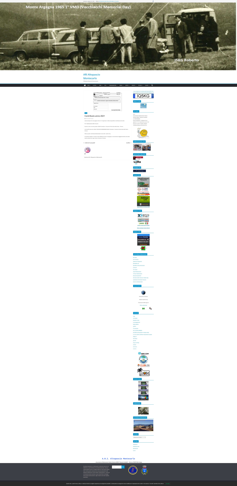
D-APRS (128, 143)
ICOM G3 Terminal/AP (90, 143)
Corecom (135, 267)
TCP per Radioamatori (137, 273)
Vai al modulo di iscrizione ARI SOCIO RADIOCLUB (143, 92)
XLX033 (146, 85)
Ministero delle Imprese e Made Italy (140, 277)
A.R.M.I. (134, 344)
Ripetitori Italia (136, 320)
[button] (90, 85)
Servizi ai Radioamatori (138, 281)
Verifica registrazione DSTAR (143, 225)
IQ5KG (120, 85)
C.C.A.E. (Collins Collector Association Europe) (142, 334)
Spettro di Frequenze (137, 261)
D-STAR (94, 85)
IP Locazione (135, 328)
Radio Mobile (136, 324)
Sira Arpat (135, 269)
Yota (134, 316)
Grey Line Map (136, 342)
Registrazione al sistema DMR (143, 207)
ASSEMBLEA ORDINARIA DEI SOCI (106, 1)
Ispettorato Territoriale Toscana (139, 279)
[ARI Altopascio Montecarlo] (84, 85)
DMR (100, 85)
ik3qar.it (135, 336)
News (86, 113)
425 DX (134, 340)
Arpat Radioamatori (137, 271)
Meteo (126, 85)
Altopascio (135, 444)
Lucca (134, 450)
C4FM (88, 85)
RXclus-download (143, 305)
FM (105, 85)
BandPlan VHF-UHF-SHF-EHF (139, 265)
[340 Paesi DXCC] (137, 147)
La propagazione (136, 322)
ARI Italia (135, 257)
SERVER (133, 85)
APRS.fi (134, 326)
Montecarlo (135, 448)
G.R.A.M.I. (135, 346)
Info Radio (135, 318)
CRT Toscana (135, 259)
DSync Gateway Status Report (143, 228)
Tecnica (140, 85)
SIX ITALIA (135, 338)
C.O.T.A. (134, 348)
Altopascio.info (136, 446)
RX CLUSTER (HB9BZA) (137, 330)
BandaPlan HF (136, 263)
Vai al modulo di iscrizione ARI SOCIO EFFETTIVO (143, 91)
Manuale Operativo (137, 275)
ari (92, 118)
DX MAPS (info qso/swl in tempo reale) (141, 332)
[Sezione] (146, 147)
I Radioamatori (112, 85)
